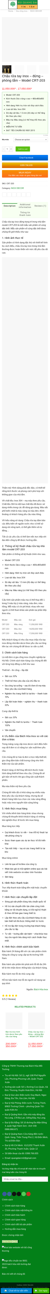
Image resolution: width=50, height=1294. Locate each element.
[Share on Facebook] (9, 194)
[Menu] (3, 4)
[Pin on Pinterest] (23, 194)
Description (10, 206)
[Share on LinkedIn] (28, 194)
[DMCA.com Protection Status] (10, 1241)
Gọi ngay (43, 1290)
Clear (45, 135)
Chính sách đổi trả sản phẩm (18, 1224)
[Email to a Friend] (19, 194)
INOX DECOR (36, 11)
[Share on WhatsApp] (4, 194)
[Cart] (46, 5)
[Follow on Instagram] (9, 1194)
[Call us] (23, 1194)
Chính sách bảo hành (15, 1215)
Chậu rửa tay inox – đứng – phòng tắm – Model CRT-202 (36, 1034)
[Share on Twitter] (14, 194)
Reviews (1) (40, 206)
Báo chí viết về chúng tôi (13, 1274)
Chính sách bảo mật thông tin (18, 1210)
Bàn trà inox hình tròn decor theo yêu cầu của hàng (14, 1034)
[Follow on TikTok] (14, 1194)
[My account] (42, 5)
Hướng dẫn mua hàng (15, 1229)
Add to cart (22, 149)
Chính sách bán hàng (15, 1206)
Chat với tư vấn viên (18, 1290)
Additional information (25, 205)
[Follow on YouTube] (28, 1194)
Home (10, 11)
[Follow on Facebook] (4, 1194)
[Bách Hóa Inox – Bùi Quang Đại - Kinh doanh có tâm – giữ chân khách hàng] (23, 4)
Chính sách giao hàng (15, 1220)
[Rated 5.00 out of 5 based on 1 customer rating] (25, 85)
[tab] (9, 206)
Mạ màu (5, 140)
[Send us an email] (19, 1194)
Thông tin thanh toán (25, 213)
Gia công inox (21, 11)
